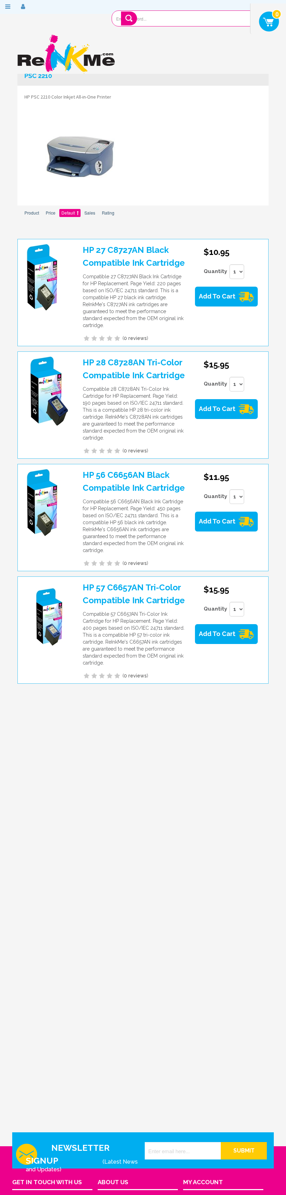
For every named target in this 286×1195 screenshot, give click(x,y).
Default (68, 213)
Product (31, 213)
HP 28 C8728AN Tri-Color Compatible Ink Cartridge (134, 368)
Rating (108, 213)
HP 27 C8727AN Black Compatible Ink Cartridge (134, 256)
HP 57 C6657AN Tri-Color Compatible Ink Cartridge (134, 593)
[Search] (129, 18)
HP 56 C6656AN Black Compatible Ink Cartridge (134, 481)
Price (50, 213)
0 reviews (135, 338)
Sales (89, 213)
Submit (244, 1150)
